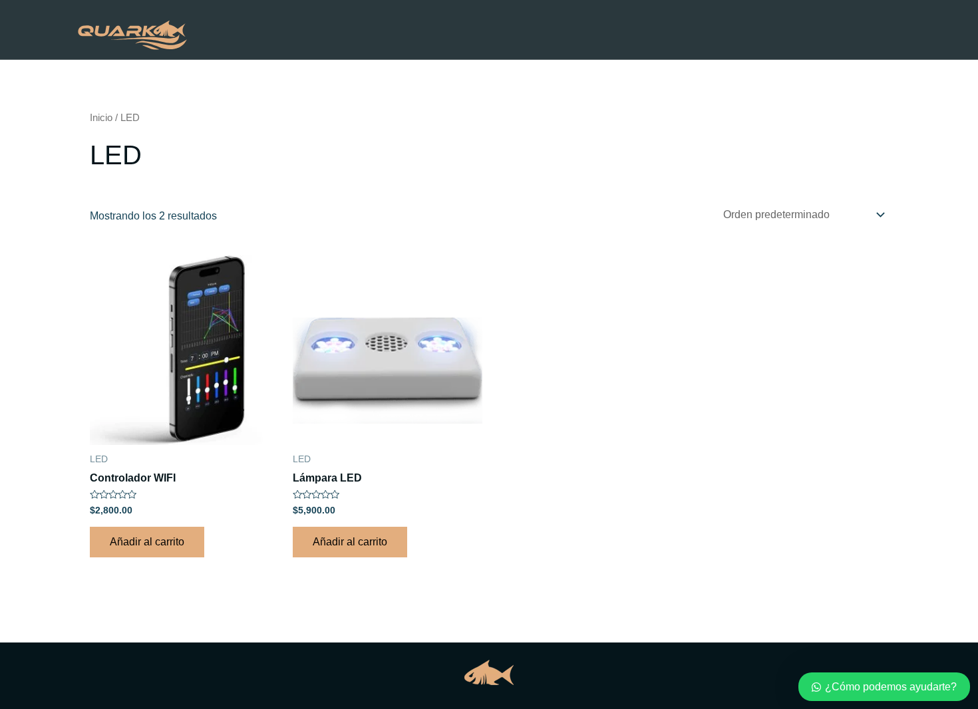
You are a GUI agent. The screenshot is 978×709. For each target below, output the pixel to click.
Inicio (153, 175)
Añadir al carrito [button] (147, 541)
